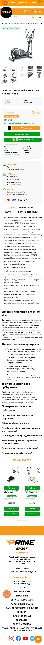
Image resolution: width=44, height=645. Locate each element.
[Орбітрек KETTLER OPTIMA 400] (11, 475)
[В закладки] (33, 112)
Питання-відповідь (28, 212)
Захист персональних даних (22, 608)
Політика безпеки (22, 624)
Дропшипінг (22, 620)
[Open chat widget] (38, 639)
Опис (12, 208)
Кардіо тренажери (28, 23)
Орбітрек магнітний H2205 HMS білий (32, 492)
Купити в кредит (26, 140)
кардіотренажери (23, 320)
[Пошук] (33, 17)
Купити (11, 508)
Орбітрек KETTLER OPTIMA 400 (11, 492)
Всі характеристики (11, 155)
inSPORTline (27, 103)
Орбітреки (38, 23)
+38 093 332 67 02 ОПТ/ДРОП (22, 572)
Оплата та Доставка (22, 600)
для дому (26, 146)
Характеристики (26, 208)
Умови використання (22, 604)
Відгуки (9, 212)
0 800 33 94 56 (22, 568)
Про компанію (22, 592)
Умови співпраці (22, 616)
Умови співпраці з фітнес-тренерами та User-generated (22, 629)
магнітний (27, 148)
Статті (22, 588)
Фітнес (19, 23)
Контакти (22, 612)
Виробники (22, 596)
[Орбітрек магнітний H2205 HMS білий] (32, 475)
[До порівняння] (38, 112)
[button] (2, 75)
